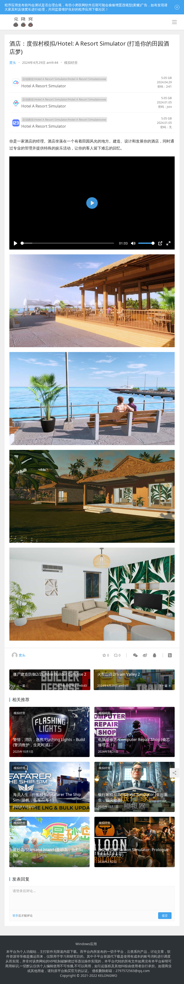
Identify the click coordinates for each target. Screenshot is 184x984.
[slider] (67, 243)
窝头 (12, 62)
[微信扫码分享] (135, 655)
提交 (165, 915)
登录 (15, 915)
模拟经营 (71, 62)
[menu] (174, 22)
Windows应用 (86, 944)
